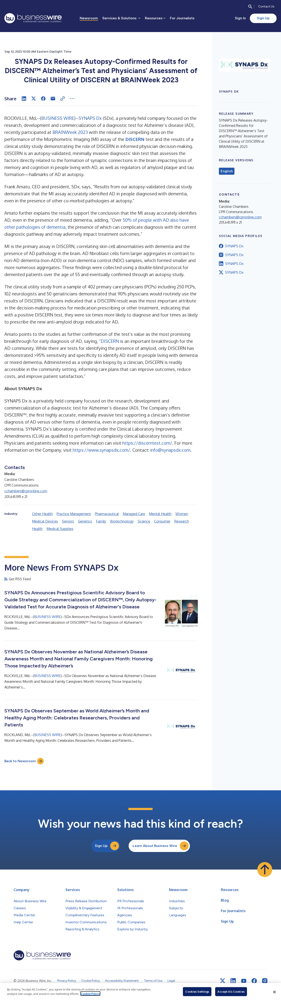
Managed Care (134, 514)
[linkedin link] (233, 980)
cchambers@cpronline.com (25, 491)
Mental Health (160, 514)
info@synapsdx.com (170, 450)
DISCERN (110, 341)
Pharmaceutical (107, 514)
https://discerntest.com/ (147, 443)
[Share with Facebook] (43, 98)
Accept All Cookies (231, 991)
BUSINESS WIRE (57, 118)
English (227, 171)
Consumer (162, 521)
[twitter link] (222, 980)
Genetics (85, 521)
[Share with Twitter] (33, 98)
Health (37, 529)
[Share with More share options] (72, 98)
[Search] (250, 7)
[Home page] (33, 18)
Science (144, 521)
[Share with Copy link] (62, 98)
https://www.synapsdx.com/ (101, 450)
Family (101, 521)
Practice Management (74, 514)
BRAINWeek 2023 (70, 132)
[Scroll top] (264, 869)
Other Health (42, 514)
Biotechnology (122, 521)
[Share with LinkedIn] (23, 98)
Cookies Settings (197, 991)
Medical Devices (45, 521)
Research (181, 521)
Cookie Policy (90, 993)
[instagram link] (264, 980)
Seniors (68, 521)
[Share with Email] (52, 98)
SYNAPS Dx (90, 118)
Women (181, 514)
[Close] (274, 992)
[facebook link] (254, 980)
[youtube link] (243, 981)
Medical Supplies (60, 529)
